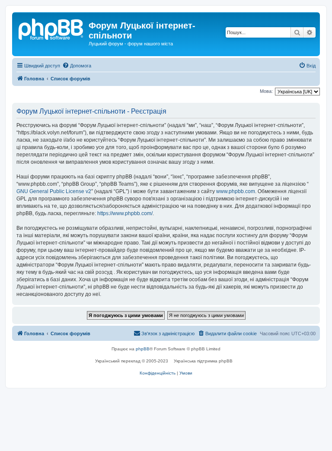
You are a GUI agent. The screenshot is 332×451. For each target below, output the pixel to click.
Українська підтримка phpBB (203, 361)
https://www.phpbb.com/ (125, 213)
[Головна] (51, 28)
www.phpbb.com (235, 191)
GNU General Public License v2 (53, 191)
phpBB (143, 348)
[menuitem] (76, 65)
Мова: (266, 91)
